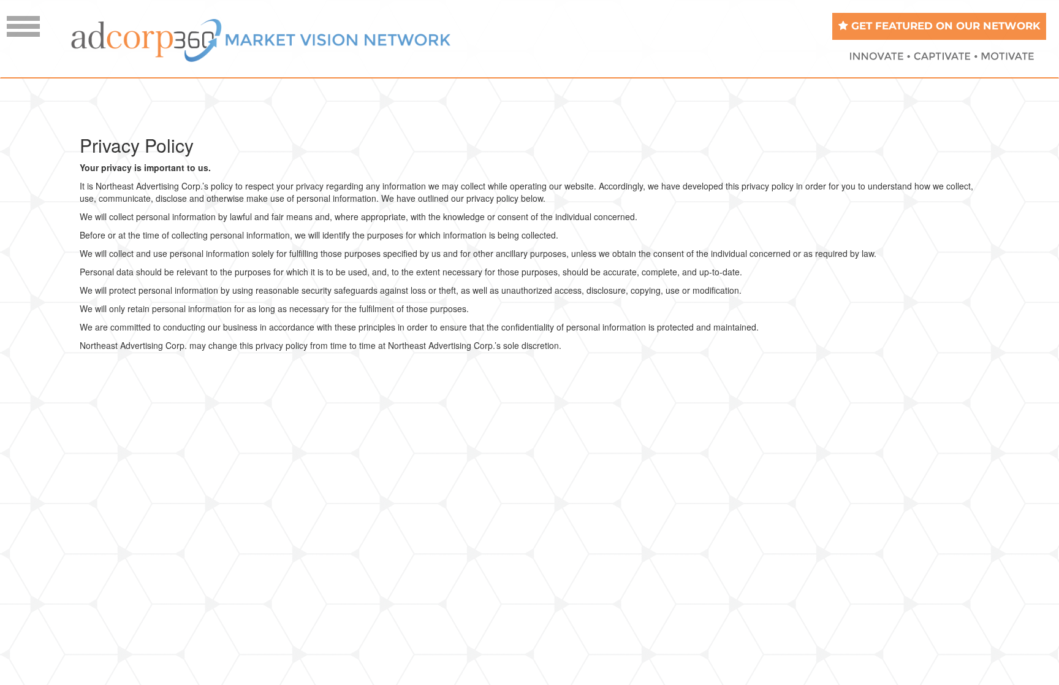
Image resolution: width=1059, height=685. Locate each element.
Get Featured (944, 26)
